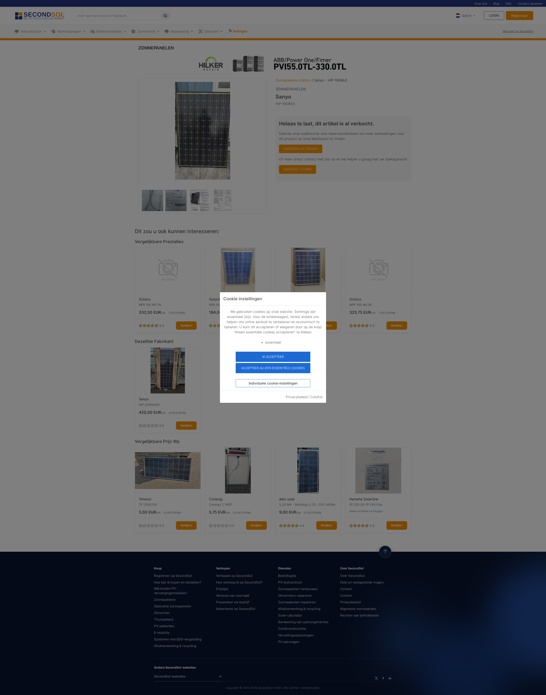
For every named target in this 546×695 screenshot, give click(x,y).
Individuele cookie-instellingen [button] (273, 383)
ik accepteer (273, 356)
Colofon (316, 397)
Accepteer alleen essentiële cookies (273, 368)
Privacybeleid (297, 397)
